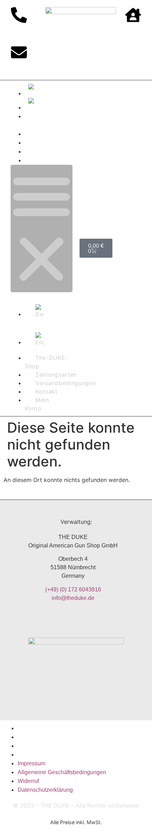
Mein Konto (43, 160)
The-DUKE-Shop (46, 362)
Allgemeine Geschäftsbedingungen (62, 737)
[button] (41, 228)
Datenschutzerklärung (45, 755)
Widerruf (28, 746)
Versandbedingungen (57, 143)
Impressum (31, 728)
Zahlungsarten (48, 134)
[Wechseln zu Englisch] (48, 105)
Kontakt (38, 152)
